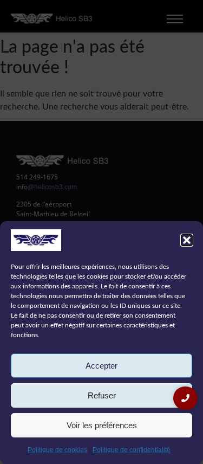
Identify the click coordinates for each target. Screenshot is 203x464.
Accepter (101, 365)
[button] (186, 240)
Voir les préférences (102, 425)
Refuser (102, 395)
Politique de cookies (57, 450)
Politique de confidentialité (132, 450)
